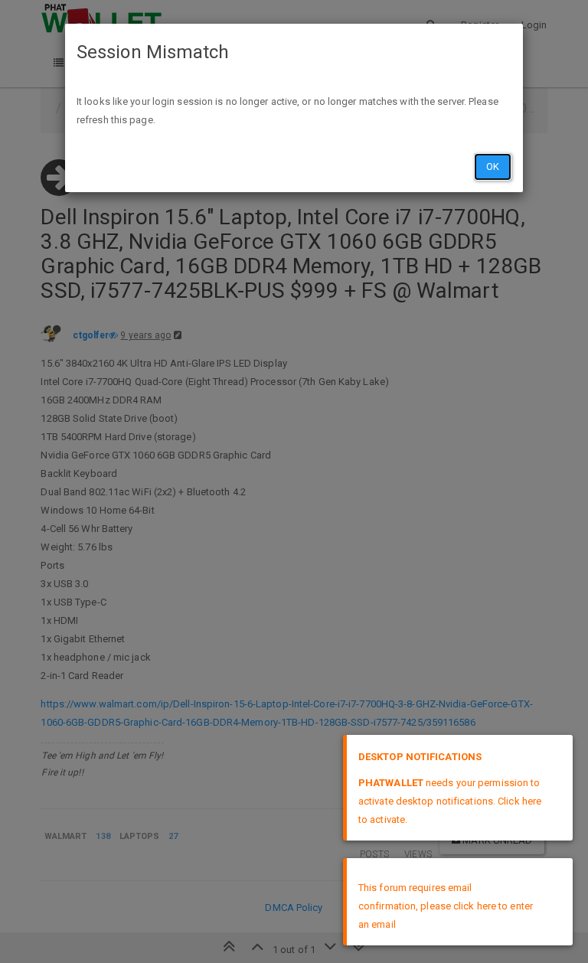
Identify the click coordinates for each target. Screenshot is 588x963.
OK (492, 166)
